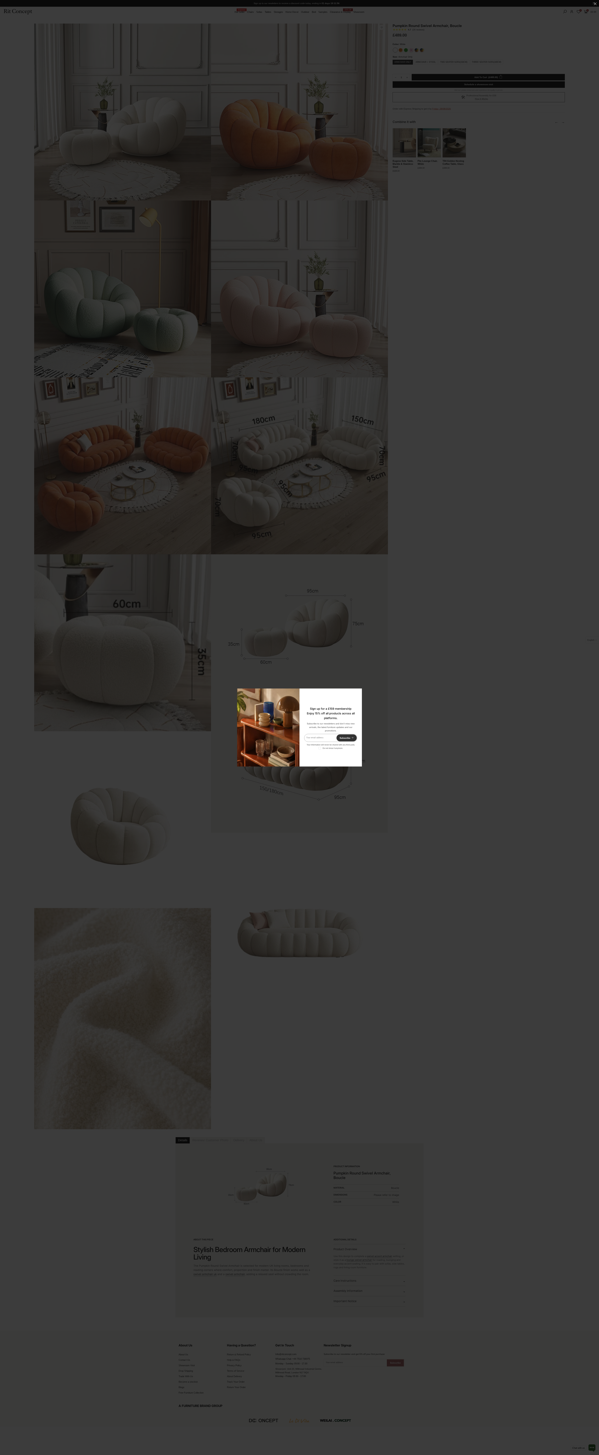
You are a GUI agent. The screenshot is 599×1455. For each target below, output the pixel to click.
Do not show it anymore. (333, 748)
